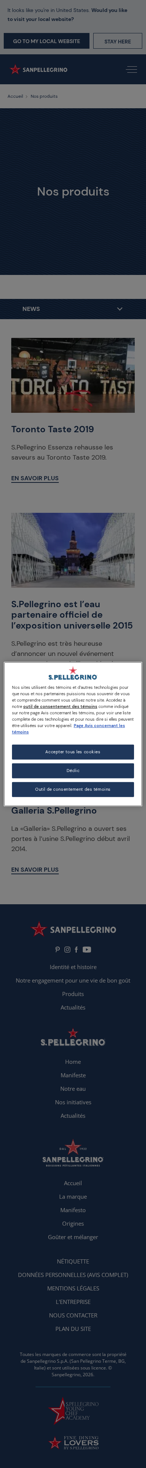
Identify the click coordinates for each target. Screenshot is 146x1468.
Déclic (73, 771)
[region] (73, 734)
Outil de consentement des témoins (73, 789)
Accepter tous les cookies (72, 752)
